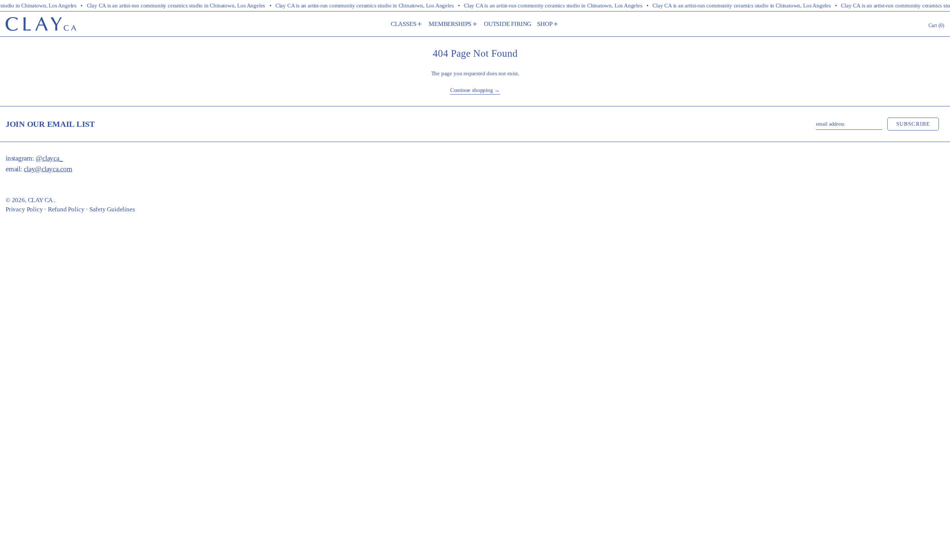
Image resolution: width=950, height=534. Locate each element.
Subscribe (913, 124)
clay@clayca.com (48, 169)
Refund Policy (66, 209)
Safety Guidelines (112, 209)
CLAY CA (41, 200)
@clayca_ (49, 158)
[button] (936, 25)
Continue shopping (471, 90)
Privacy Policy (24, 209)
